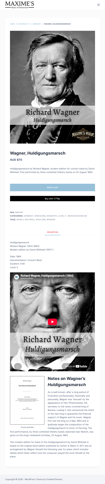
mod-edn (41, 219)
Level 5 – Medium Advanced (73, 216)
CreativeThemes (54, 479)
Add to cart (52, 187)
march (20, 219)
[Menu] (98, 5)
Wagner (51, 219)
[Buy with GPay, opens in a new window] (52, 198)
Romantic (52, 216)
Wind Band (40, 216)
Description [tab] (52, 232)
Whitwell (30, 219)
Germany (28, 216)
